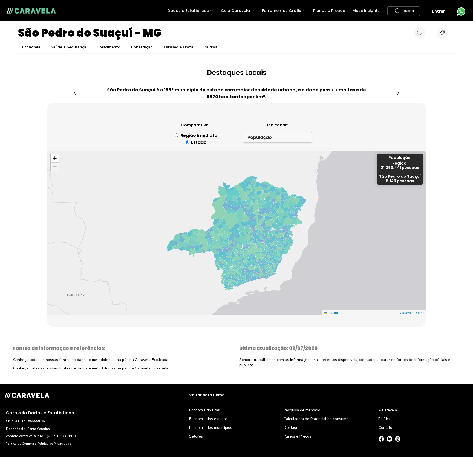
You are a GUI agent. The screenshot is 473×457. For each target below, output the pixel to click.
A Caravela (387, 410)
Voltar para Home (206, 395)
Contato (385, 427)
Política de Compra (19, 443)
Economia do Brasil (205, 410)
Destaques (293, 427)
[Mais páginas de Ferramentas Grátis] (304, 11)
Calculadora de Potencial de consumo (316, 418)
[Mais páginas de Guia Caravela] (253, 11)
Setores (196, 436)
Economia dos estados (208, 418)
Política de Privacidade (54, 443)
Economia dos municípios (210, 427)
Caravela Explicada (151, 359)
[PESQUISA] (442, 33)
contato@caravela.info (24, 436)
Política (384, 418)
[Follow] (420, 33)
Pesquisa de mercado (302, 410)
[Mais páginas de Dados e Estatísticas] (211, 11)
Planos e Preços (297, 436)
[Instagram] (397, 439)
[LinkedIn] (389, 439)
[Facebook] (381, 439)
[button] (403, 11)
